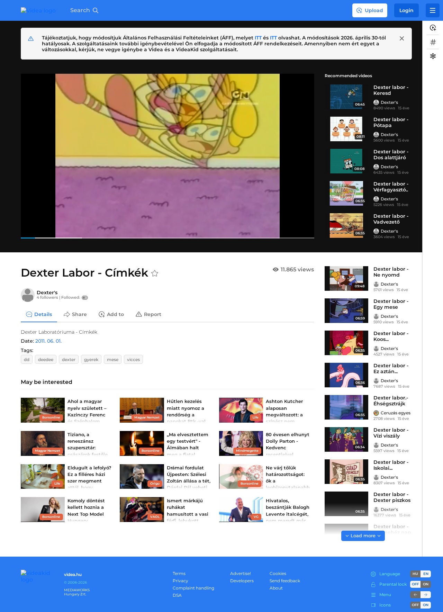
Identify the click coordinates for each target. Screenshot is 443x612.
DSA (177, 595)
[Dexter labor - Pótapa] (346, 129)
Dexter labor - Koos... (390, 336)
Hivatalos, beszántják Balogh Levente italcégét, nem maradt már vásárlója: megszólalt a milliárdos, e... (287, 520)
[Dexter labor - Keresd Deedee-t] (346, 96)
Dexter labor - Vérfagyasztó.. (390, 187)
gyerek (91, 359)
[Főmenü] (433, 10)
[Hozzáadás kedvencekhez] (154, 273)
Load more (363, 535)
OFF (415, 605)
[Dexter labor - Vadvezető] (346, 225)
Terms (179, 573)
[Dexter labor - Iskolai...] (346, 471)
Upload (374, 10)
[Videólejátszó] (167, 155)
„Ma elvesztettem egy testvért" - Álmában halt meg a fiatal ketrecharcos (187, 448)
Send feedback (285, 580)
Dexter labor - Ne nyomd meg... (390, 275)
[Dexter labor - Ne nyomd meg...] (346, 278)
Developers (242, 580)
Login (406, 10)
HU (415, 574)
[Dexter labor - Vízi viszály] (346, 439)
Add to (115, 314)
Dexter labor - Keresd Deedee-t (390, 93)
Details (43, 314)
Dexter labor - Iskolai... (390, 465)
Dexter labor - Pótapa (390, 122)
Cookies (278, 573)
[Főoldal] (38, 10)
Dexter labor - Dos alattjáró (390, 154)
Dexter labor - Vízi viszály (390, 433)
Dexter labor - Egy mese (390, 304)
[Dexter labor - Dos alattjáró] (346, 161)
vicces (133, 359)
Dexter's (389, 102)
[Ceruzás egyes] (376, 413)
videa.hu (73, 574)
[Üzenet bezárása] (402, 38)
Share (79, 314)
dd (26, 359)
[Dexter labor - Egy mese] (346, 310)
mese (112, 359)
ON (425, 584)
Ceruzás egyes (395, 412)
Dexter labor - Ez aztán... (390, 368)
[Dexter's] (376, 102)
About (276, 588)
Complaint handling (193, 588)
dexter (68, 359)
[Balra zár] (415, 594)
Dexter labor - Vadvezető (390, 219)
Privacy (180, 580)
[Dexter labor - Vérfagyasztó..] (346, 193)
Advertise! (240, 573)
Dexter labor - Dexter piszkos (391, 497)
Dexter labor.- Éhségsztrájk (390, 401)
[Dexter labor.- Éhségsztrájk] (346, 407)
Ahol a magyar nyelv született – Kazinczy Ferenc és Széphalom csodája (87, 414)
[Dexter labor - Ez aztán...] (346, 375)
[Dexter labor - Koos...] (346, 343)
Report (152, 314)
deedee (45, 359)
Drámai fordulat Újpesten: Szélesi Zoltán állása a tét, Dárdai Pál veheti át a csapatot (188, 481)
